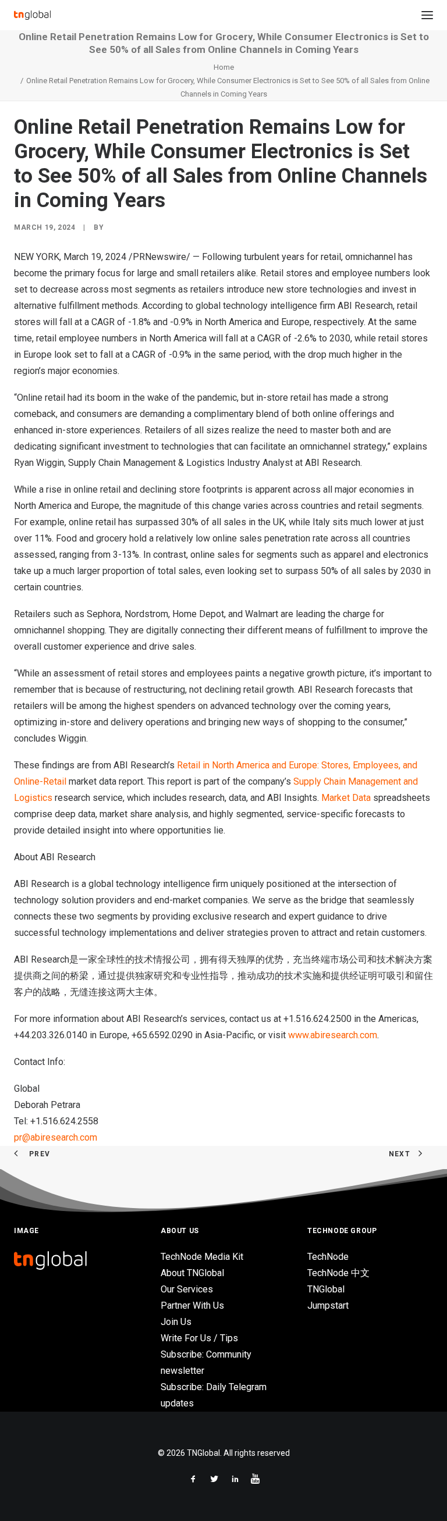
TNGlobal (326, 1289)
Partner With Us (192, 1305)
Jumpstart (328, 1305)
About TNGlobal (192, 1272)
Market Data (346, 797)
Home (224, 67)
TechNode (328, 1256)
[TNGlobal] (32, 15)
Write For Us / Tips (199, 1338)
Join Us (176, 1321)
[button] (427, 15)
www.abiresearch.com (331, 1035)
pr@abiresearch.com (55, 1137)
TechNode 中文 (338, 1272)
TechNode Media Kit (202, 1256)
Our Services (187, 1289)
